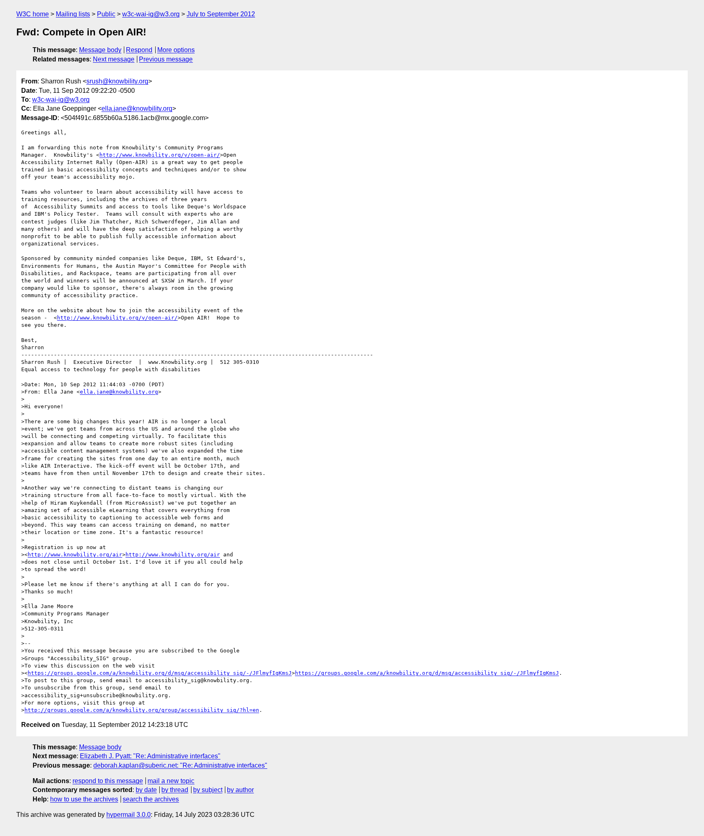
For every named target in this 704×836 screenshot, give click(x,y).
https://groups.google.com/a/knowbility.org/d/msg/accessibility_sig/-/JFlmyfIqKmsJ (160, 673)
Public (106, 14)
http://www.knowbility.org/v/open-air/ (159, 155)
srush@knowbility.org (117, 81)
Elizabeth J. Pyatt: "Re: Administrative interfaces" (150, 756)
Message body (100, 49)
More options (176, 49)
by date (146, 789)
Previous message (166, 59)
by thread (174, 789)
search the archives (151, 799)
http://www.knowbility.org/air (75, 554)
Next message (113, 59)
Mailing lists (73, 14)
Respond (139, 49)
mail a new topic (170, 780)
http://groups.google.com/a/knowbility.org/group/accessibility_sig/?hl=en (141, 710)
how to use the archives (84, 799)
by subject (207, 789)
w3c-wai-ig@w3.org (151, 14)
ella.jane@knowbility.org (136, 108)
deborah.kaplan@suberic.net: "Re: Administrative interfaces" (180, 765)
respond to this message (108, 780)
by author (240, 789)
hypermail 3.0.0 (128, 814)
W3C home (32, 14)
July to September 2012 (221, 14)
